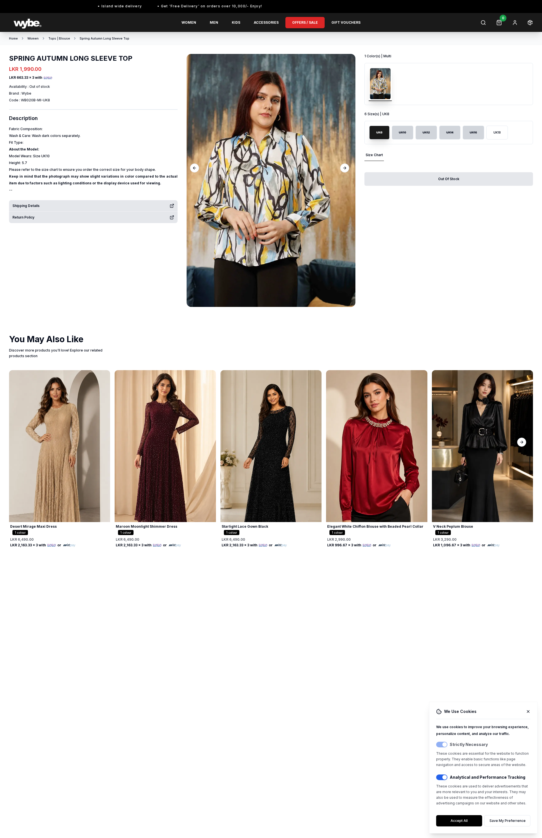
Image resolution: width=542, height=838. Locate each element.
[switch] (441, 744)
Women (189, 22)
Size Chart (374, 155)
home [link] (13, 38)
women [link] (33, 38)
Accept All (459, 821)
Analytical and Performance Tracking (487, 777)
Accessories (266, 22)
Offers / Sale (305, 22)
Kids (236, 22)
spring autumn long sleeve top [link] (104, 38)
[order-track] (530, 22)
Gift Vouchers (345, 22)
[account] (515, 22)
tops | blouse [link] (59, 38)
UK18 (497, 132)
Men (214, 22)
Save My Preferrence (507, 821)
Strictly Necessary (469, 744)
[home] (52, 23)
